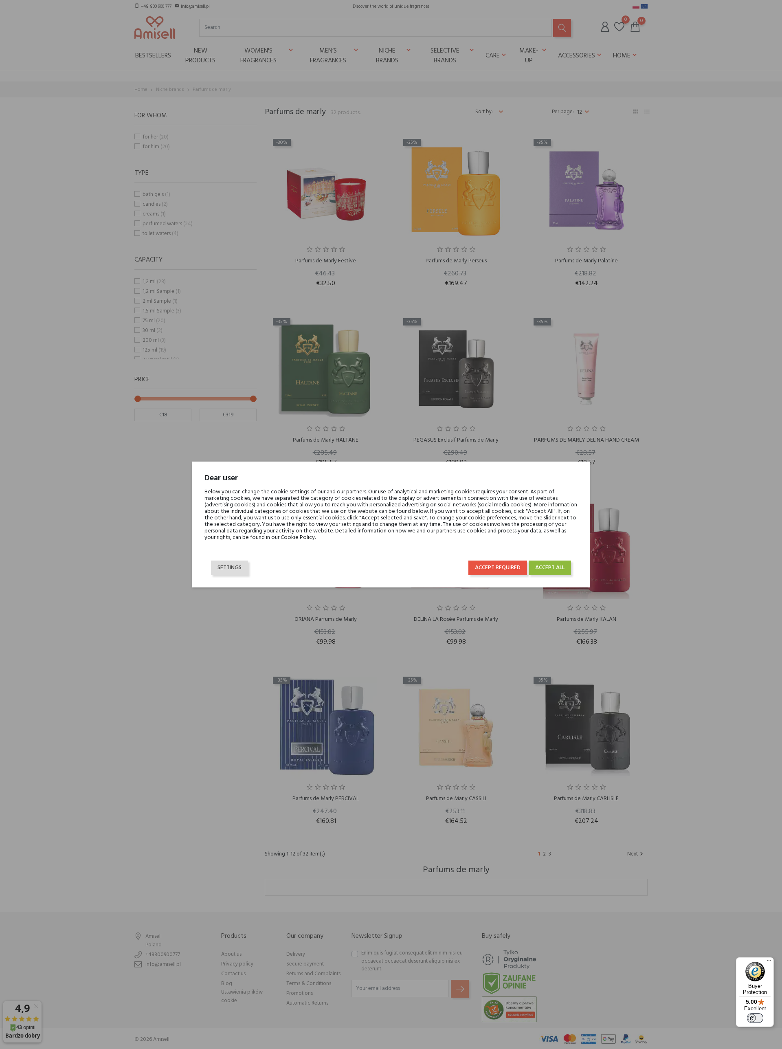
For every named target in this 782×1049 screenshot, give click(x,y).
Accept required (498, 567)
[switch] (755, 1018)
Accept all (550, 567)
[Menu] (769, 962)
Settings (229, 567)
